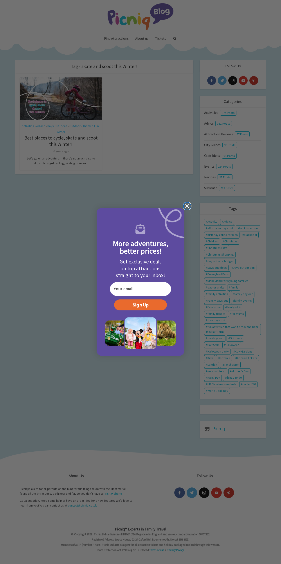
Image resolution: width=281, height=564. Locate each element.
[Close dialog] (187, 206)
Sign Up (141, 305)
